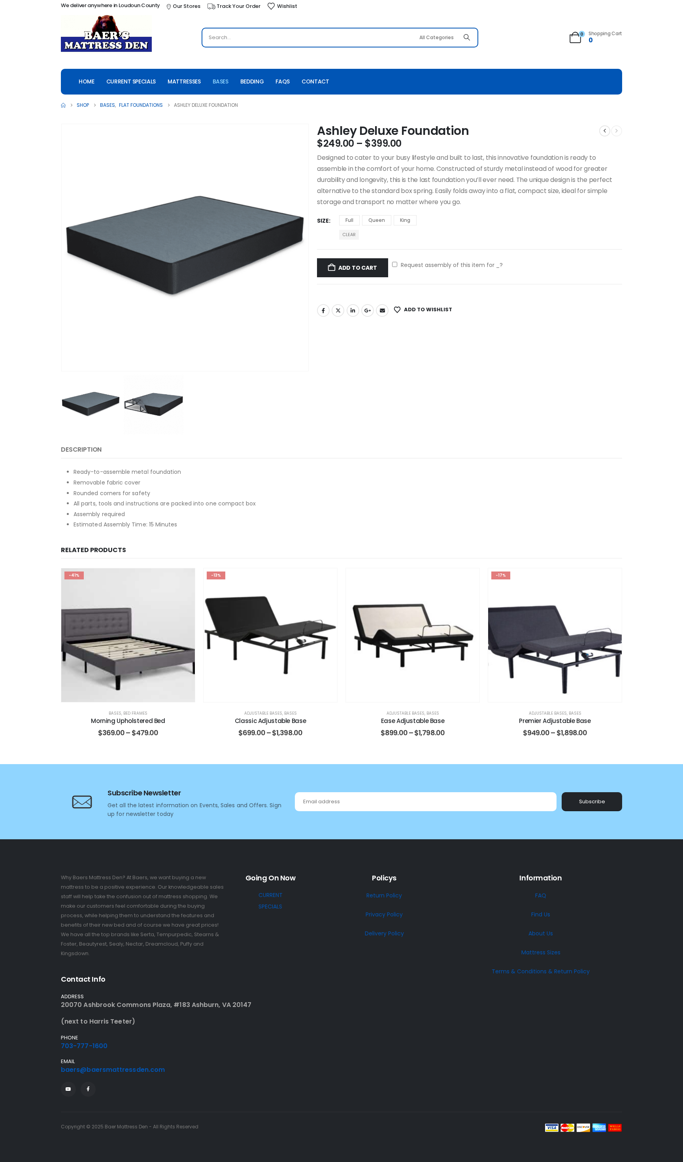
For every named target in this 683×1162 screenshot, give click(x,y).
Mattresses (184, 81)
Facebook (323, 310)
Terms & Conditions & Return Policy (541, 971)
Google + (367, 310)
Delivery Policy (384, 933)
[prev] (604, 130)
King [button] (405, 220)
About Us (540, 933)
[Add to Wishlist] (183, 580)
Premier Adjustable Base (555, 721)
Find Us (540, 914)
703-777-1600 (84, 1045)
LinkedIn (353, 310)
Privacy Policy (384, 914)
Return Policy (384, 895)
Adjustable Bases (263, 713)
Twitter (338, 310)
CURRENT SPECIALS (270, 900)
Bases (220, 81)
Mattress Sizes (540, 952)
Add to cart (357, 268)
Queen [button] (376, 220)
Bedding (252, 81)
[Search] (466, 37)
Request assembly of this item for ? (451, 265)
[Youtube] (68, 1089)
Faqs (282, 81)
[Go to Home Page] (63, 105)
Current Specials (131, 81)
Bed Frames (135, 713)
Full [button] (349, 220)
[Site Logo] (106, 34)
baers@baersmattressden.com (113, 1069)
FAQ (540, 895)
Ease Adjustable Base (413, 721)
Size (323, 221)
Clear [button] (349, 234)
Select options (134, 694)
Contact (315, 81)
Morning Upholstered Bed (128, 721)
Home (86, 81)
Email (382, 310)
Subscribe (592, 801)
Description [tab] (81, 449)
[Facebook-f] (88, 1089)
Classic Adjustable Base (270, 721)
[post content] (128, 635)
